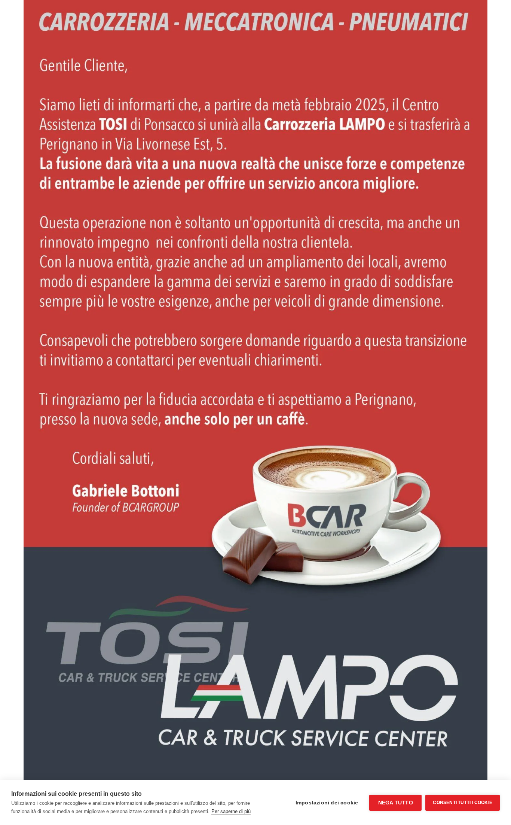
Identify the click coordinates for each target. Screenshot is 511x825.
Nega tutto (395, 803)
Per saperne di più (231, 811)
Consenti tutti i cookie (462, 802)
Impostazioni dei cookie (327, 803)
